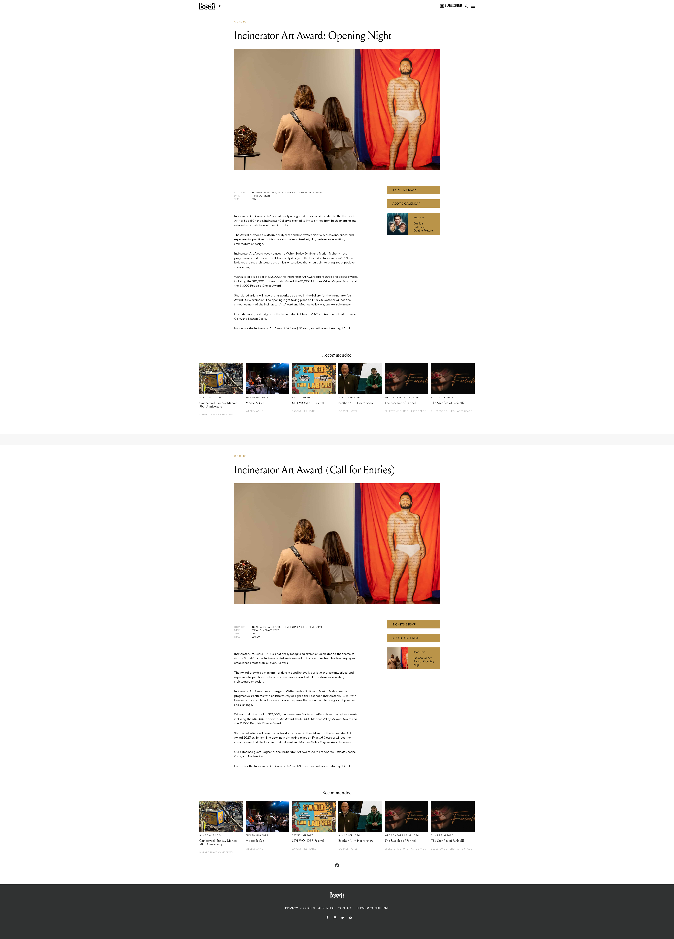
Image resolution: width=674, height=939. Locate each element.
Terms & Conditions (372, 908)
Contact (345, 908)
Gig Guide (240, 22)
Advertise (326, 908)
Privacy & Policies (300, 908)
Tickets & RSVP (404, 190)
